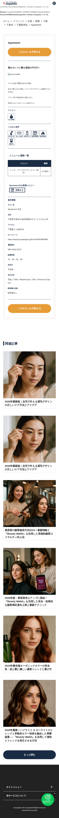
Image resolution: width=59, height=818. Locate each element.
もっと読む (29, 754)
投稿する (19, 190)
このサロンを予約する (29, 52)
